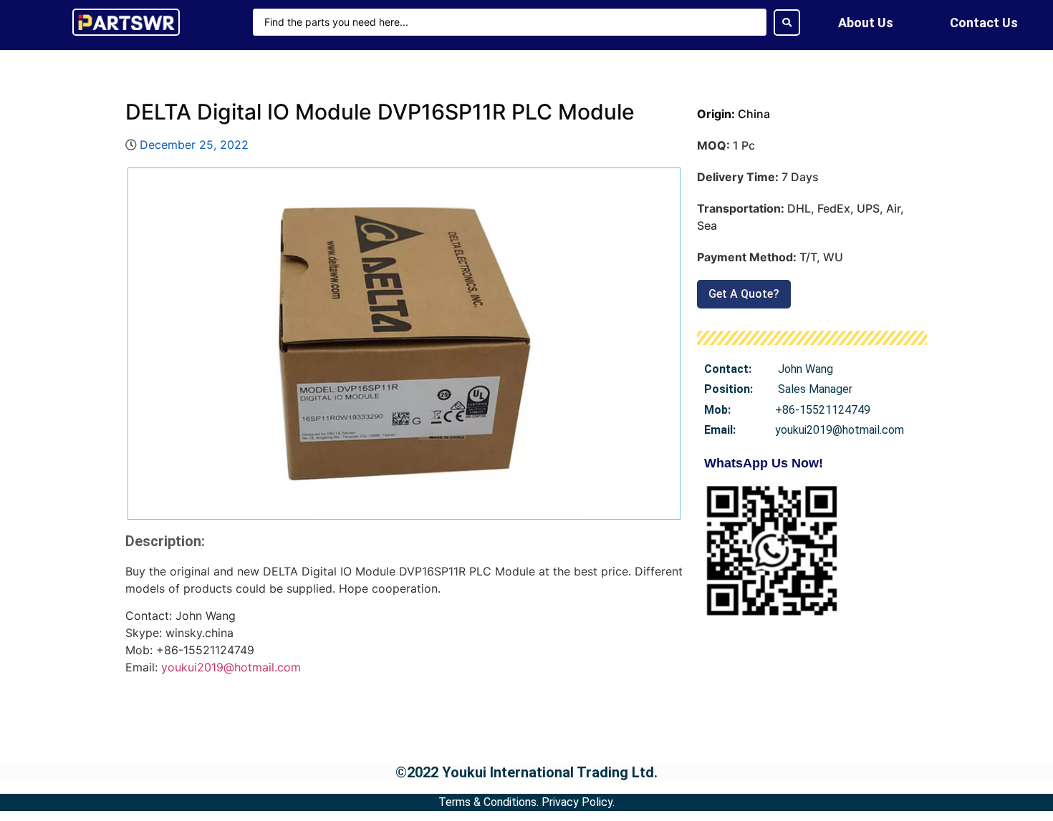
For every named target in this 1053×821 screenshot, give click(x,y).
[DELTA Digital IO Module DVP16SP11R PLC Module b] (404, 343)
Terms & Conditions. (488, 802)
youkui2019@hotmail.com (231, 667)
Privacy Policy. (578, 802)
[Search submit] (787, 22)
